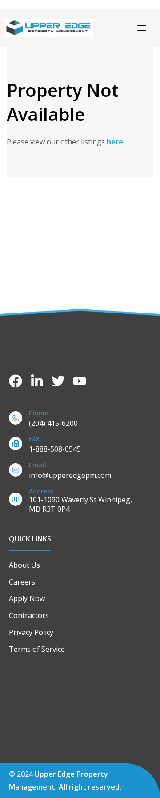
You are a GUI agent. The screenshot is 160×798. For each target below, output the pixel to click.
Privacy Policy (31, 632)
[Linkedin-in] (37, 381)
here (115, 142)
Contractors (29, 615)
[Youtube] (79, 381)
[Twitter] (58, 381)
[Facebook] (15, 381)
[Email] (80, 472)
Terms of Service (37, 649)
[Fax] (80, 446)
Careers (22, 582)
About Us (24, 565)
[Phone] (80, 420)
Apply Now (27, 598)
